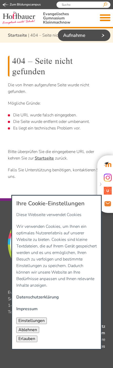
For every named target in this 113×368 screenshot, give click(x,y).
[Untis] (108, 191)
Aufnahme (74, 35)
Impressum (27, 309)
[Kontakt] (108, 204)
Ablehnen (27, 330)
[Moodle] (108, 164)
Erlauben (26, 339)
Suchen (105, 5)
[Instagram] (108, 178)
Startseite (17, 35)
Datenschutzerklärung (37, 297)
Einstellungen (31, 321)
